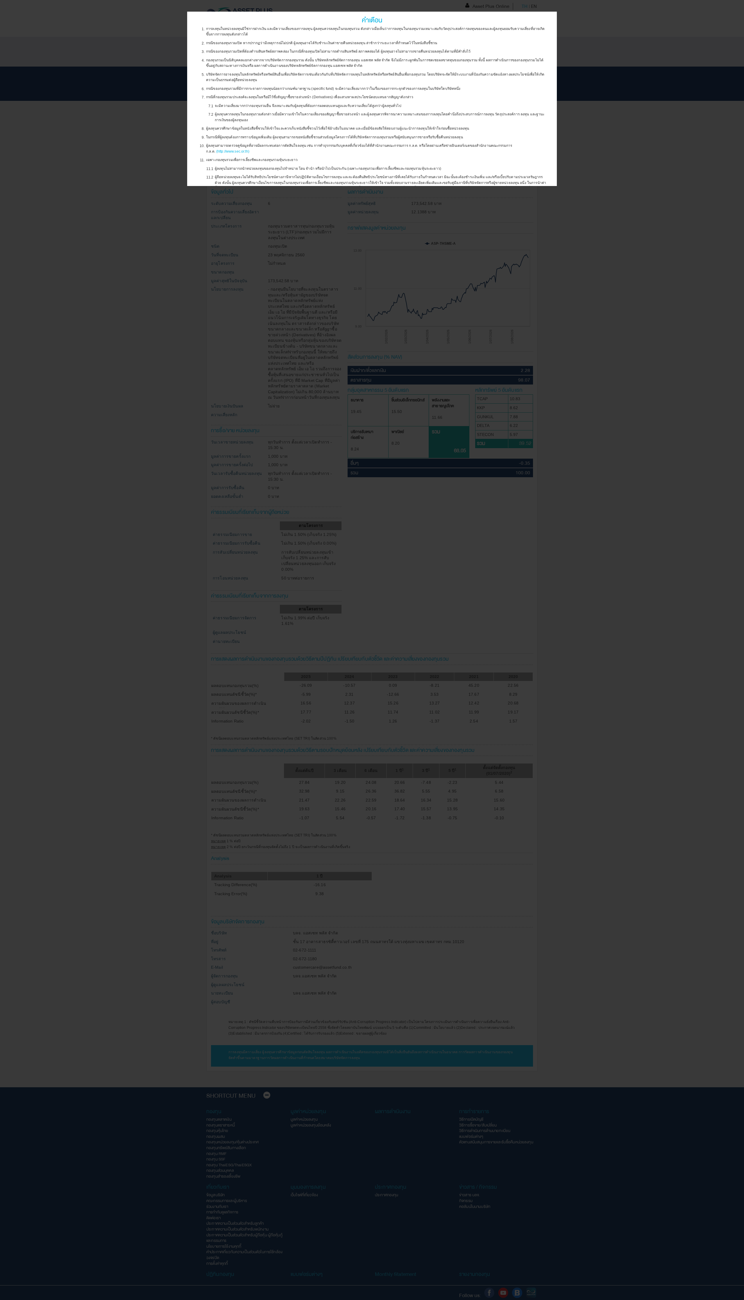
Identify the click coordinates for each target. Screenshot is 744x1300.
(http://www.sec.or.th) (232, 151)
